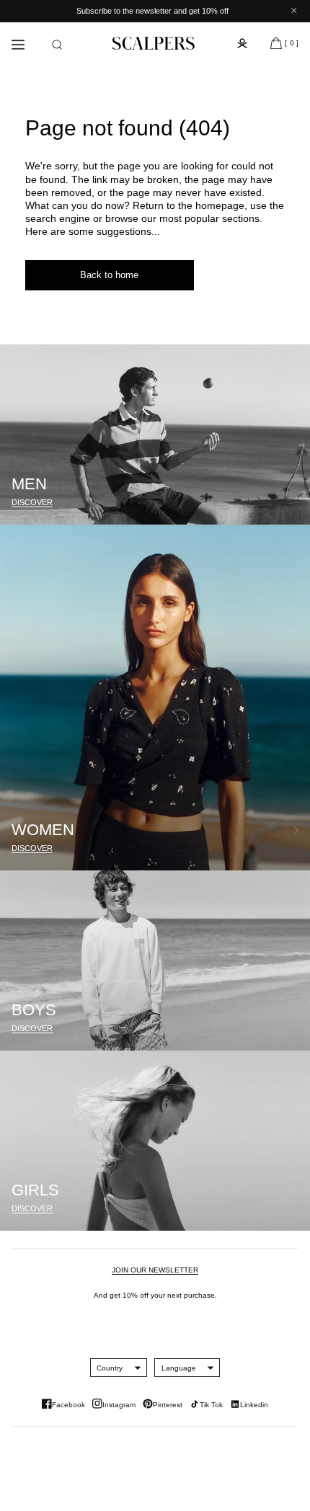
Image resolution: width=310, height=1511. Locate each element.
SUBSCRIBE (227, 805)
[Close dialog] (292, 671)
